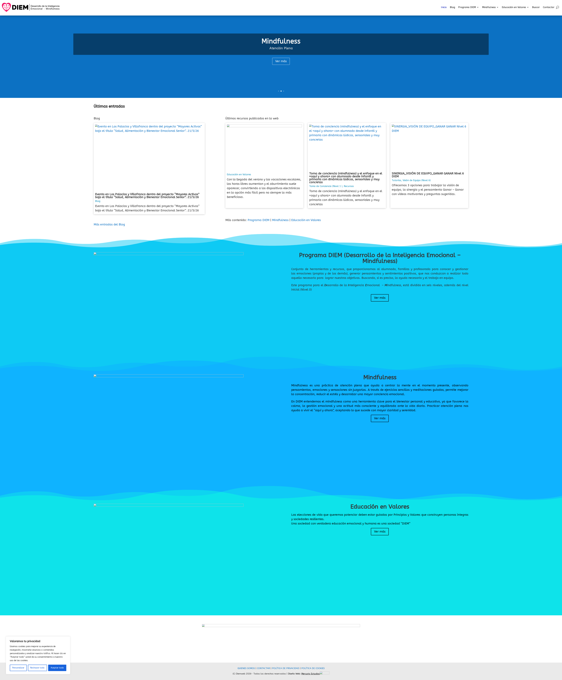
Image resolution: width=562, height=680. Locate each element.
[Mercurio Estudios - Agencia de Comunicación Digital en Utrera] (324, 673)
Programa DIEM (467, 7)
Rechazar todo (37, 668)
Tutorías (396, 180)
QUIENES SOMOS (246, 668)
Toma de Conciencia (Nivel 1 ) (325, 186)
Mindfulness (489, 7)
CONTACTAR (263, 668)
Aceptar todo (57, 668)
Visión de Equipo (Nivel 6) (417, 180)
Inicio (444, 7)
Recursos (349, 186)
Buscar (536, 7)
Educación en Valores (514, 7)
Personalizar (18, 668)
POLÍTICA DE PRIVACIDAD (285, 668)
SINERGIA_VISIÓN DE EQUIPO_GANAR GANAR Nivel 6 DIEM (428, 175)
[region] (38, 655)
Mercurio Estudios (310, 673)
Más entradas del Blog (109, 224)
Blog (452, 7)
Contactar (548, 7)
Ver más (281, 61)
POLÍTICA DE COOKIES (313, 668)
